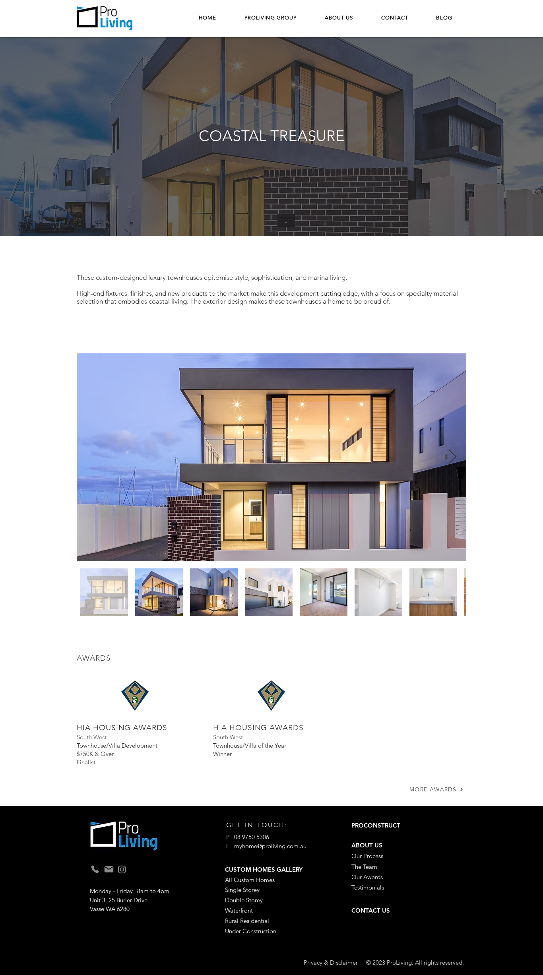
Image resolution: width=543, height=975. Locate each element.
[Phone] (95, 869)
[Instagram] (122, 869)
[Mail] (109, 869)
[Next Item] (452, 457)
